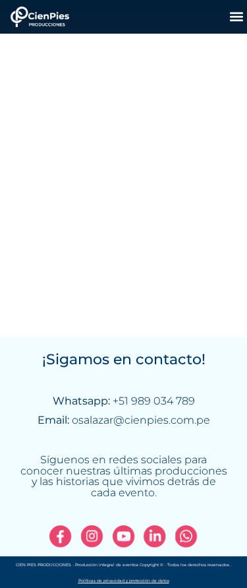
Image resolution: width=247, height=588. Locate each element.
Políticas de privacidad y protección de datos (123, 580)
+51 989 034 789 (154, 401)
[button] (236, 17)
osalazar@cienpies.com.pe (141, 420)
